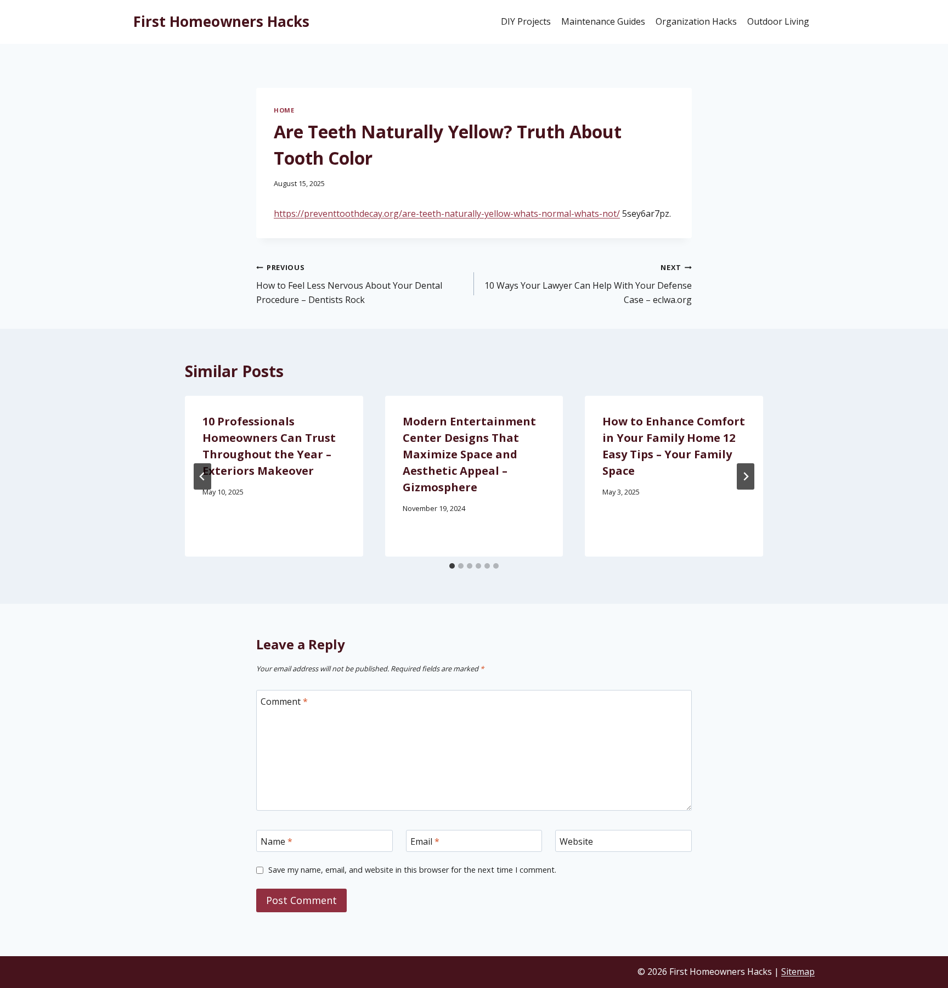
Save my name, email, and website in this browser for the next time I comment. (412, 870)
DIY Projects (526, 21)
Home (284, 110)
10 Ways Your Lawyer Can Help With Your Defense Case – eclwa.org (588, 283)
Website (576, 841)
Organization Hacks (696, 21)
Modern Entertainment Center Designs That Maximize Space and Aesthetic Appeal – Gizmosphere (469, 454)
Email (424, 841)
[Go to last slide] (202, 476)
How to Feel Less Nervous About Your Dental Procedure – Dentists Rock (349, 283)
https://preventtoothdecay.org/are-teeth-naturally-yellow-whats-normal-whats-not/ (447, 213)
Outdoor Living (778, 21)
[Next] (745, 476)
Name (276, 841)
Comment (284, 701)
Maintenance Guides (603, 21)
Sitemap (798, 971)
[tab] (452, 566)
